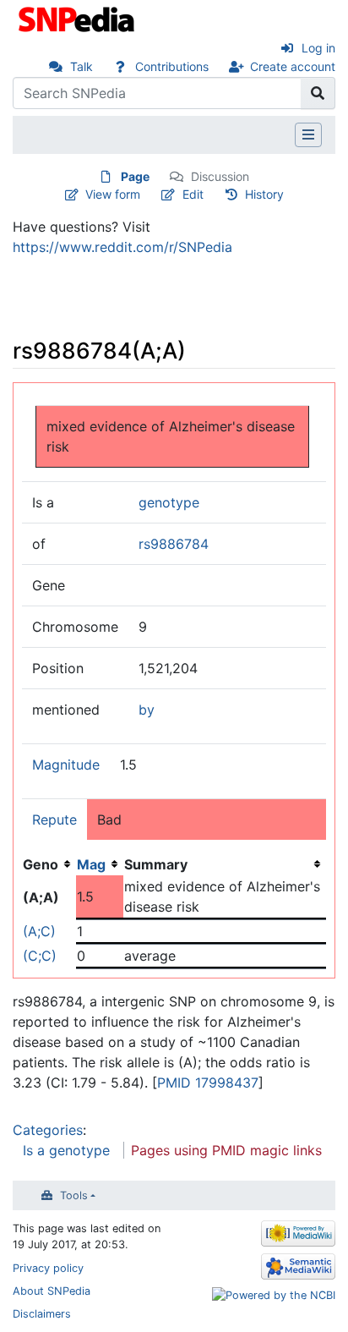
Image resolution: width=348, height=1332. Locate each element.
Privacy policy (48, 1268)
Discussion (220, 176)
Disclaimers (42, 1313)
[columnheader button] (99, 864)
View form (112, 194)
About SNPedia (51, 1291)
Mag (91, 864)
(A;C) (39, 931)
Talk (81, 66)
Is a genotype (66, 1150)
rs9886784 (174, 543)
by (147, 709)
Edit (193, 194)
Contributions (172, 66)
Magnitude (66, 764)
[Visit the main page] (78, 17)
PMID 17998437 (207, 1082)
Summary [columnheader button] (156, 864)
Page (135, 176)
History (264, 194)
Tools (74, 1195)
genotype (169, 502)
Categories (48, 1129)
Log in (318, 48)
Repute (54, 819)
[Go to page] (318, 93)
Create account (292, 66)
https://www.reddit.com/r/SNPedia (122, 246)
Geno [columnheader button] (40, 864)
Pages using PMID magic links (226, 1150)
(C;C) (40, 955)
